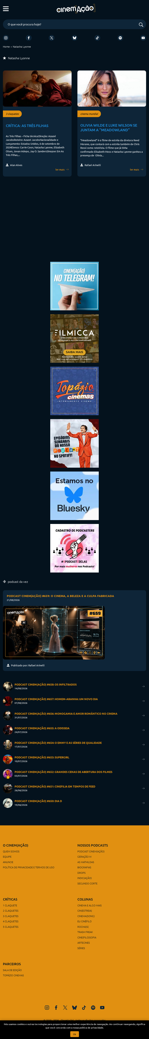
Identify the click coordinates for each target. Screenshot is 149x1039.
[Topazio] (74, 390)
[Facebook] (29, 38)
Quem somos (11, 851)
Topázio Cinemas (13, 975)
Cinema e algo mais (89, 905)
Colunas (85, 899)
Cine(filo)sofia (86, 937)
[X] (52, 38)
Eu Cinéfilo (84, 921)
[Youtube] (143, 38)
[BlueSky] (74, 38)
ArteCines (83, 942)
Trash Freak (85, 932)
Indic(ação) (84, 878)
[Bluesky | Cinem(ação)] (74, 495)
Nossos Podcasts (92, 845)
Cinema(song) (86, 916)
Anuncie (8, 862)
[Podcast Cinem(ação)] (74, 443)
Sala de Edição (12, 970)
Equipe (7, 856)
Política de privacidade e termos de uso (28, 867)
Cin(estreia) (84, 910)
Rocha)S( (83, 926)
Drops (81, 873)
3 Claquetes (10, 916)
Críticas (10, 899)
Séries (81, 948)
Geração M (84, 856)
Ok (74, 1034)
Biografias (84, 867)
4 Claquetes (10, 921)
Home (6, 46)
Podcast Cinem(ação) (91, 851)
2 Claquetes (10, 910)
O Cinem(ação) (15, 845)
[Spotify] (120, 38)
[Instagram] (6, 38)
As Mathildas (85, 862)
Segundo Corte (87, 883)
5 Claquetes (10, 926)
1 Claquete (10, 905)
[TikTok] (97, 38)
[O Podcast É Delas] (74, 548)
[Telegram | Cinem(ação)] (74, 285)
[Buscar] (141, 25)
